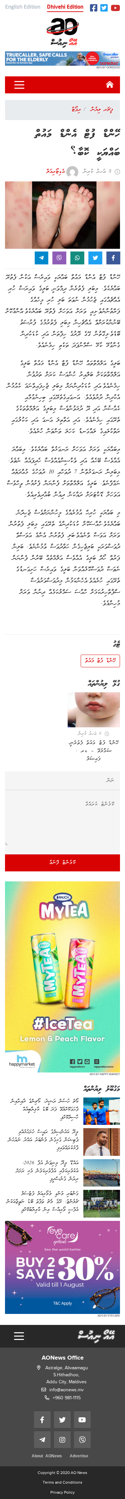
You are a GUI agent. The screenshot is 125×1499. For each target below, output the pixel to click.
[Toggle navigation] (19, 85)
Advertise (79, 1456)
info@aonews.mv (66, 1389)
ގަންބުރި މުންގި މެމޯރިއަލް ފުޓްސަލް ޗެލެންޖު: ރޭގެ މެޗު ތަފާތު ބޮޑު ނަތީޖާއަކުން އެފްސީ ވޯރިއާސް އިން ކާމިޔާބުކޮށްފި (42, 1202)
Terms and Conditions (62, 1482)
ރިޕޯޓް (76, 110)
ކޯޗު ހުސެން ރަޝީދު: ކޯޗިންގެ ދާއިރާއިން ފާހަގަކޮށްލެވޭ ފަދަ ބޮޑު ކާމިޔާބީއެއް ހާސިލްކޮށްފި (44, 1109)
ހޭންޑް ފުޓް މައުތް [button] (100, 661)
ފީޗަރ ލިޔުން (102, 110)
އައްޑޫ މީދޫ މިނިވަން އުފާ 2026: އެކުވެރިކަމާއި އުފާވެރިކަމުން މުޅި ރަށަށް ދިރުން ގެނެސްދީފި (47, 1171)
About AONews (47, 1456)
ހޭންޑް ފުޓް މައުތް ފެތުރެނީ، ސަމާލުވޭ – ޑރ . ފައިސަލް (94, 751)
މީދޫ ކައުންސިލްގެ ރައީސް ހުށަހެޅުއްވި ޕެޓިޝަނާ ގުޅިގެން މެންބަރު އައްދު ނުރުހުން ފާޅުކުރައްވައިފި (43, 1140)
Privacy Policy (62, 1492)
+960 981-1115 (67, 1397)
